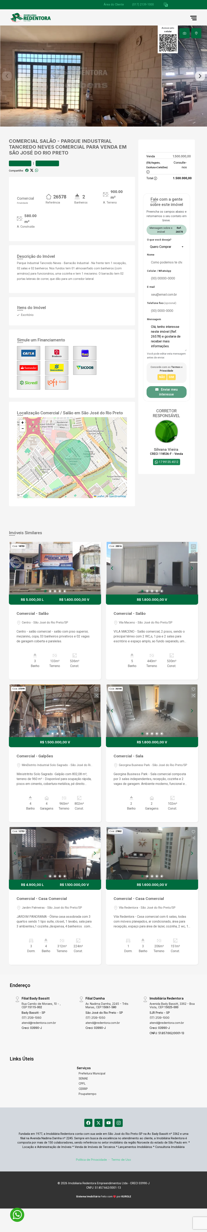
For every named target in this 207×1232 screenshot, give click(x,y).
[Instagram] (119, 1123)
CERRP (83, 1088)
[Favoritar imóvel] (96, 546)
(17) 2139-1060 (31, 1017)
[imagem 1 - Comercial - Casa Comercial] (55, 853)
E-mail (151, 286)
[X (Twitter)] (98, 1123)
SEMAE (83, 1078)
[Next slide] (200, 76)
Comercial (23, 141)
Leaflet (100, 496)
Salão (48, 141)
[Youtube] (109, 1123)
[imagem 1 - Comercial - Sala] (152, 710)
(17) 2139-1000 (159, 1017)
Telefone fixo (161, 303)
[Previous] (15, 568)
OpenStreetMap (117, 496)
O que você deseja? (159, 239)
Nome (150, 254)
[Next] (94, 568)
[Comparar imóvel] (96, 552)
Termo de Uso (121, 1159)
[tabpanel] (103, 76)
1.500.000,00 (182, 156)
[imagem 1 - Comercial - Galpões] (55, 710)
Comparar (49, 163)
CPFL (82, 1083)
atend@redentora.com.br (39, 1022)
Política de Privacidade (91, 1159)
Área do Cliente (114, 4)
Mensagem (154, 319)
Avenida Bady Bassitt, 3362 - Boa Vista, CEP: (172, 1005)
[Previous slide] (7, 76)
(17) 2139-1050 (95, 1017)
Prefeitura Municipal (92, 1073)
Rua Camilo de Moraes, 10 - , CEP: (41, 1005)
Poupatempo (87, 1094)
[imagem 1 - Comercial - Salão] (55, 568)
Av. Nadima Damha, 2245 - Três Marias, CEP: (107, 1005)
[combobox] (167, 247)
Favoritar (22, 163)
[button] (165, 5)
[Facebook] (88, 1123)
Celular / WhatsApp (159, 270)
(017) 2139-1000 (143, 4)
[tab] (185, 33)
